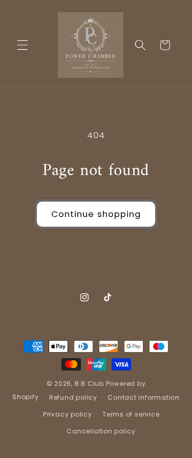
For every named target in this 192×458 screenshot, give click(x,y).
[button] (22, 45)
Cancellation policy (101, 431)
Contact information (144, 397)
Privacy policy (67, 414)
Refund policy (73, 397)
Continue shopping (96, 214)
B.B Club (89, 383)
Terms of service (130, 414)
